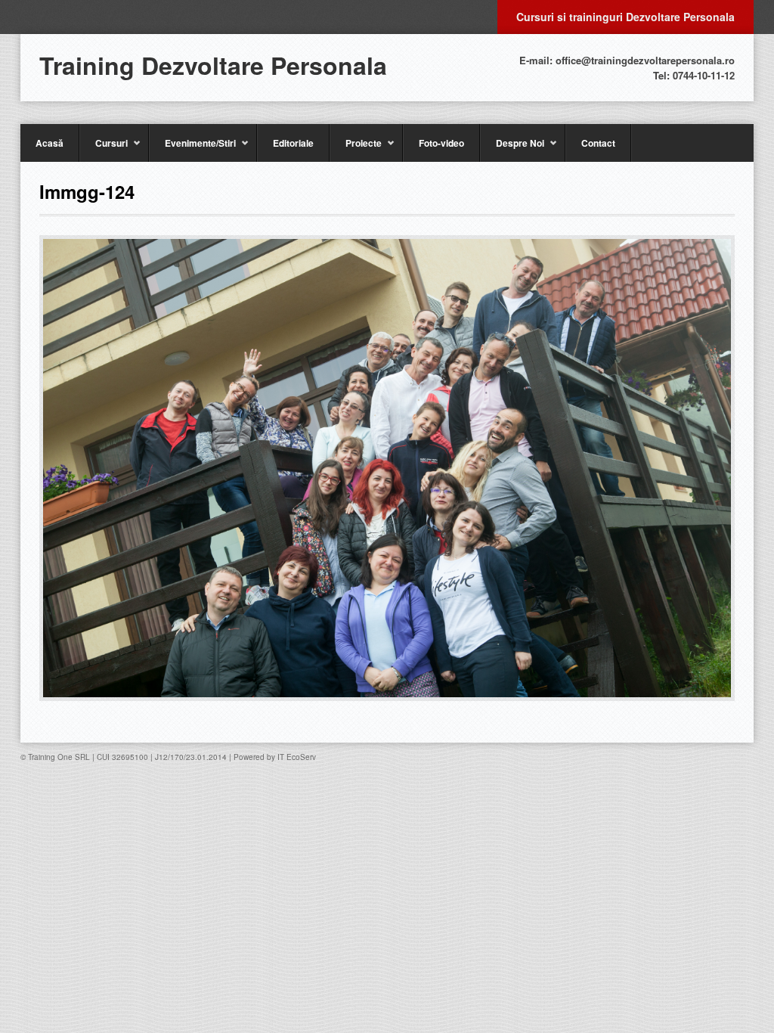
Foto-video (441, 143)
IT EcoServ (296, 757)
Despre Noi (512, 149)
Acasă (49, 143)
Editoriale (293, 143)
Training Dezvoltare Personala (213, 65)
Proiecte (356, 149)
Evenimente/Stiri (192, 149)
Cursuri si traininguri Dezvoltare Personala (625, 16)
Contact (598, 143)
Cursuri (103, 149)
